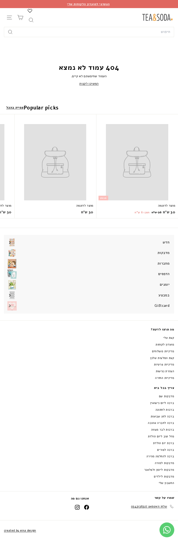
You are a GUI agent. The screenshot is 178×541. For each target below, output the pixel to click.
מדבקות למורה (164, 463)
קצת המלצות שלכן (162, 358)
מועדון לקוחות (165, 345)
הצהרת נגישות (165, 371)
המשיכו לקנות (89, 83)
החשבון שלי (166, 483)
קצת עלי (168, 338)
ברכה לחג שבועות (162, 416)
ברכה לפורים (165, 450)
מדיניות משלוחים (163, 351)
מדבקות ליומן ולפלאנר (159, 470)
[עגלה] (20, 17)
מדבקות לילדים (164, 476)
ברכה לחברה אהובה (161, 423)
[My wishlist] (29, 10)
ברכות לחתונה (165, 410)
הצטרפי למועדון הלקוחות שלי (88, 4)
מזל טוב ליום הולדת (161, 436)
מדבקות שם (166, 396)
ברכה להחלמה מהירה (160, 456)
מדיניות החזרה (164, 378)
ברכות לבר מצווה (162, 430)
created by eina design (20, 530)
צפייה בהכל (15, 107)
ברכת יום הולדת (163, 443)
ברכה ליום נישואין (162, 403)
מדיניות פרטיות (164, 364)
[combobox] (89, 32)
